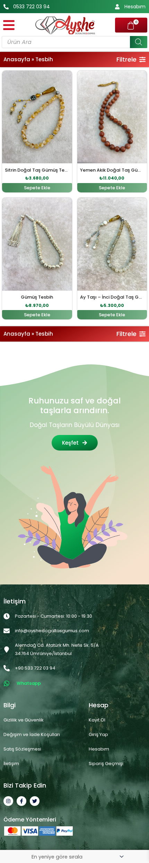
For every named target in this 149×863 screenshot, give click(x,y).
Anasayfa (16, 59)
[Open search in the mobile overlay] (74, 42)
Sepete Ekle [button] (37, 187)
